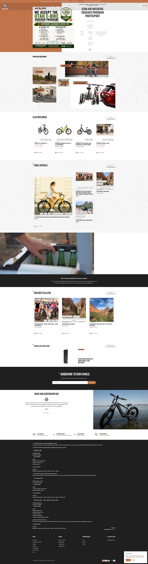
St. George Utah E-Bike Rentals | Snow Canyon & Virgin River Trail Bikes (52, 201)
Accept (128, 560)
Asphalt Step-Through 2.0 (40, 127)
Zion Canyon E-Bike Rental (102, 175)
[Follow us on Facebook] (111, 513)
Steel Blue (111, 124)
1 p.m (49, 304)
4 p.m (53, 304)
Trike (34, 536)
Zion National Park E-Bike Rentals (84, 204)
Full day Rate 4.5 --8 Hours (87, 172)
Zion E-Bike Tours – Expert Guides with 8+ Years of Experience (46, 308)
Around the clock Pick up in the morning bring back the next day (105, 171)
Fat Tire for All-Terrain (37, 526)
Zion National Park (111, 524)
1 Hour (41, 197)
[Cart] (145, 6)
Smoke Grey (105, 124)
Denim (91, 124)
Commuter (35, 524)
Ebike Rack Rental (68, 197)
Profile (83, 528)
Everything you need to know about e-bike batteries (85, 345)
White (42, 124)
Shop (83, 524)
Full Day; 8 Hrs (100, 168)
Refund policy (61, 526)
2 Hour (45, 197)
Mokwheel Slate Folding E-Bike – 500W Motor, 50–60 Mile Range (84, 128)
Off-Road (34, 530)
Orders (83, 526)
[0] (143, 6)
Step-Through (35, 534)
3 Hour (49, 197)
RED (58, 124)
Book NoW (92, 31)
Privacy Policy (61, 528)
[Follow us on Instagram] (113, 513)
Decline (133, 560)
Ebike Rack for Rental (80, 201)
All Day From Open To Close (57, 197)
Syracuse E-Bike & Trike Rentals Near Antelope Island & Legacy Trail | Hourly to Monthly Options (84, 177)
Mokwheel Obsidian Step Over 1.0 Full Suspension (63, 128)
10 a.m (45, 304)
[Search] (138, 7)
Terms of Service (62, 524)
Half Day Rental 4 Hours (102, 165)
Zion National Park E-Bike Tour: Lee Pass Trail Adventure (101, 308)
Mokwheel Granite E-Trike (102, 127)
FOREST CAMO (69, 124)
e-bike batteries (81, 333)
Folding (34, 528)
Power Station (35, 532)
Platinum (87, 124)
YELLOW (62, 124)
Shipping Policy (62, 530)
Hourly (79, 172)
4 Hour (89, 196)
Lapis (50, 124)
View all (111, 41)
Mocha (46, 124)
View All (111, 102)
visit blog (110, 329)
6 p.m (57, 304)
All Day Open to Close (80, 198)
